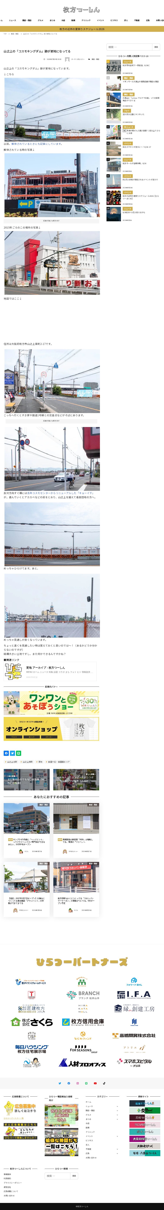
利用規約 (7, 1178)
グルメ (40, 20)
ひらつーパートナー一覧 (14, 1118)
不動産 (137, 20)
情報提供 (7, 1174)
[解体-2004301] (52, 184)
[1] (52, 261)
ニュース (12, 20)
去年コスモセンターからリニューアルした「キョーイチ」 (61, 493)
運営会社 (7, 1187)
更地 (40, 761)
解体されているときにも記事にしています (36, 143)
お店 (63, 20)
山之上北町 (12, 761)
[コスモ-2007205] (52, 457)
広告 (148, 20)
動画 (73, 20)
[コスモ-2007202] (52, 108)
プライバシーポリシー (13, 1182)
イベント (100, 20)
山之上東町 (27, 761)
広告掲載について (11, 1191)
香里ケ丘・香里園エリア (59, 761)
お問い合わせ (91, 1157)
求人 (126, 20)
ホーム (88, 1102)
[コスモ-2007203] (52, 533)
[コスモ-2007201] (52, 380)
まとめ (52, 20)
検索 (156, 47)
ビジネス (114, 20)
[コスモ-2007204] (52, 604)
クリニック (86, 20)
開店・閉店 (26, 20)
